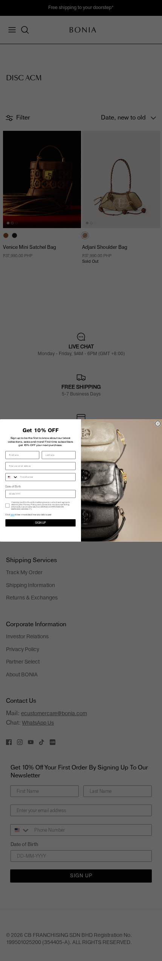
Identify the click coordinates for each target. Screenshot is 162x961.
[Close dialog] (157, 423)
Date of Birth (12, 487)
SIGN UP (40, 523)
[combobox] (12, 477)
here (13, 515)
